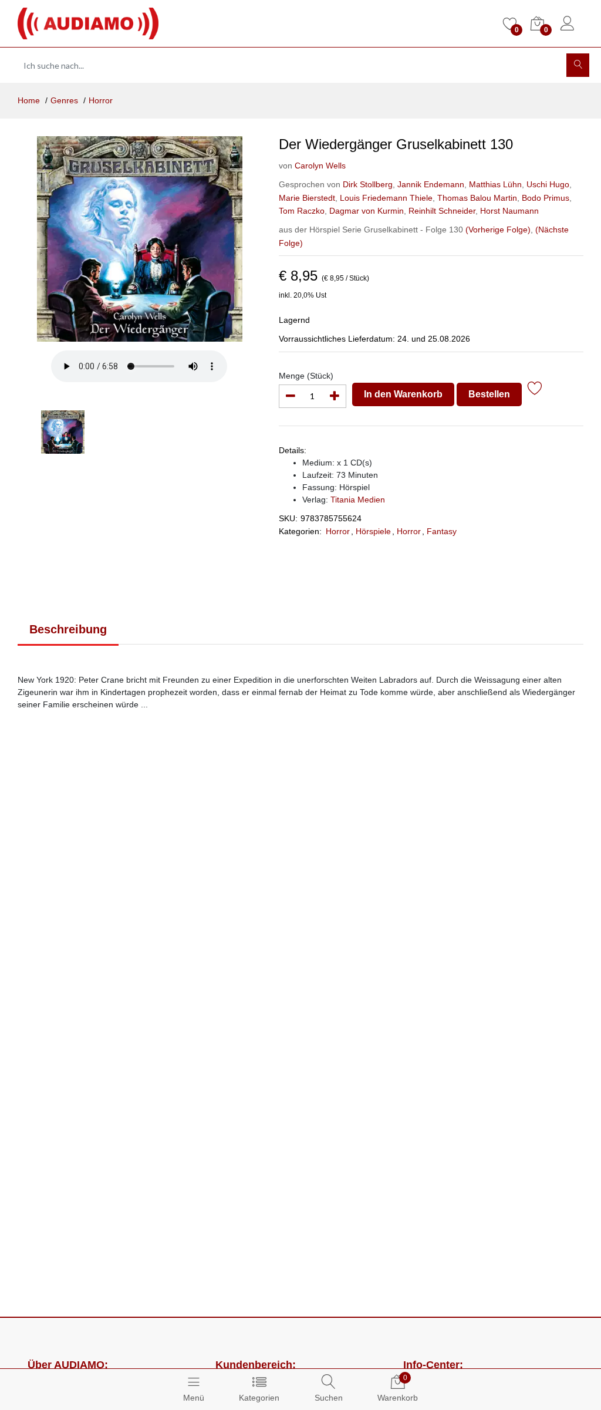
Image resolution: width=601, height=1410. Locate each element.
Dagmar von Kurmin (365, 210)
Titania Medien (357, 499)
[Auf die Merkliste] (535, 390)
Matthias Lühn (494, 184)
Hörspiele (373, 531)
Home (29, 100)
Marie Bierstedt (307, 198)
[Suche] (577, 65)
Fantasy (442, 531)
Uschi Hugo (546, 184)
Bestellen (489, 394)
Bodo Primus (544, 198)
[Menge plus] (334, 396)
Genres (64, 100)
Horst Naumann (508, 210)
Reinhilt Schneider (440, 210)
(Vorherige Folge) (498, 229)
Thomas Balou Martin (476, 198)
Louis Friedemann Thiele (385, 198)
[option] (139, 239)
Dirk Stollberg (368, 184)
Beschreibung (68, 629)
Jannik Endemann (429, 184)
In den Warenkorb (403, 394)
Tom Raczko (302, 210)
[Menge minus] (290, 396)
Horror (101, 100)
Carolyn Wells (320, 165)
